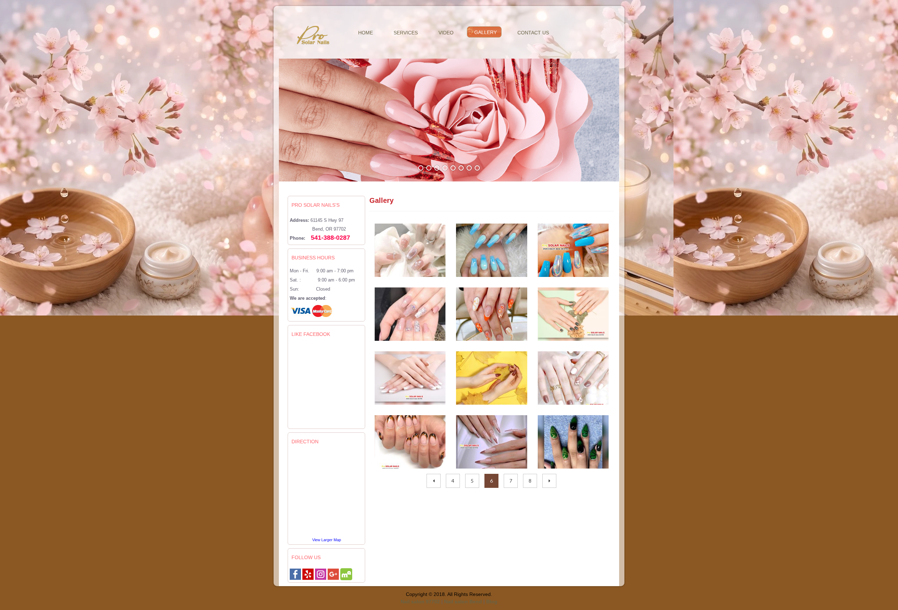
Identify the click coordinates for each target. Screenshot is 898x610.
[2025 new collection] (410, 250)
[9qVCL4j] (333, 573)
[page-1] (434, 481)
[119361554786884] (295, 573)
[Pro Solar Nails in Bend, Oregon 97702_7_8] (573, 442)
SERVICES (406, 32)
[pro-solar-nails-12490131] (346, 573)
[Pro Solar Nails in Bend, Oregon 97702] (491, 314)
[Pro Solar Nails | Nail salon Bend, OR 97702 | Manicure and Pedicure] (320, 573)
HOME (365, 32)
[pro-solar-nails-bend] (308, 573)
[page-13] (549, 481)
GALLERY (485, 32)
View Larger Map (326, 540)
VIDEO (446, 32)
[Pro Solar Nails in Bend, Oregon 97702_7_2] (491, 442)
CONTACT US (533, 32)
